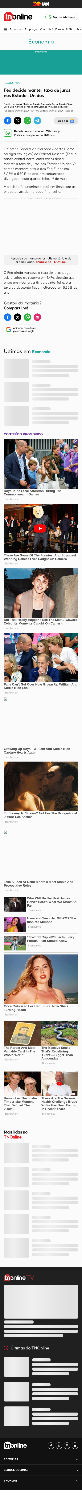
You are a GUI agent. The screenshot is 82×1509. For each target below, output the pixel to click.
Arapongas (31, 29)
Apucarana (16, 29)
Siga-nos (63, 120)
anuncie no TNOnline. (51, 262)
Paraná (59, 29)
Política (70, 29)
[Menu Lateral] (5, 29)
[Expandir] (77, 1480)
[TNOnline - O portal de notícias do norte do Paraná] (18, 17)
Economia (41, 41)
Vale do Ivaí (46, 29)
